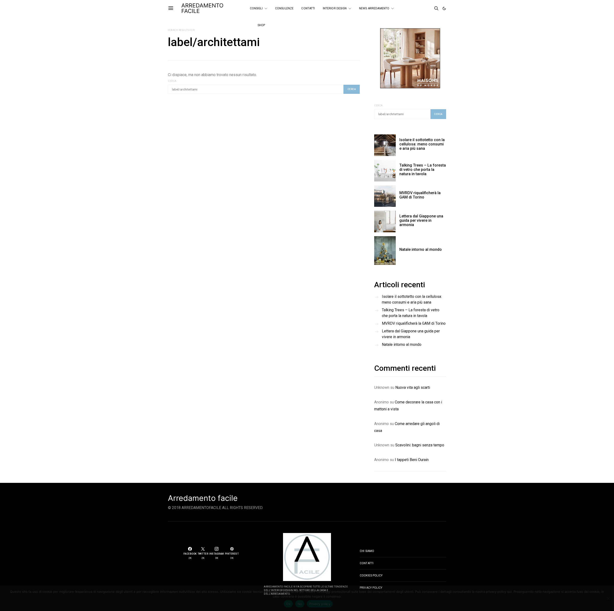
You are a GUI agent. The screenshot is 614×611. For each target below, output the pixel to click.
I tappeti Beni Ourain (412, 459)
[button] (444, 8)
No (300, 604)
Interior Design (335, 8)
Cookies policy (371, 575)
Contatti (308, 8)
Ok (288, 604)
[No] (608, 598)
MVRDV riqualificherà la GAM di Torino (420, 195)
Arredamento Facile (202, 8)
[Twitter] (423, 6)
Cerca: (172, 81)
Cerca (378, 105)
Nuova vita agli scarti (412, 387)
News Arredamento (374, 8)
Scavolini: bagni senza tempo (419, 445)
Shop (261, 25)
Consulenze (284, 8)
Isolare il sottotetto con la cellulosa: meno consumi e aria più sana (422, 144)
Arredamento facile (203, 498)
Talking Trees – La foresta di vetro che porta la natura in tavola (422, 169)
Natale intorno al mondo (420, 249)
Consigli (256, 8)
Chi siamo (367, 551)
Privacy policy (319, 604)
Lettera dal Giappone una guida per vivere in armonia (421, 220)
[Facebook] (416, 6)
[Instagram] (416, 10)
